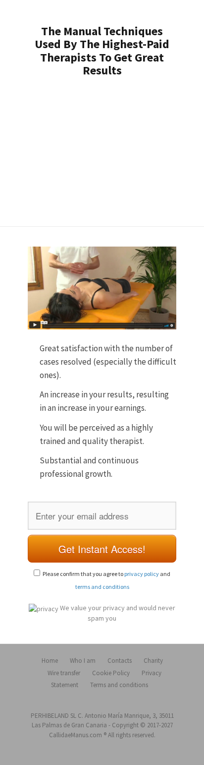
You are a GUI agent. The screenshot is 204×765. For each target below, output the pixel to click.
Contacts (119, 660)
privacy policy (141, 573)
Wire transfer (64, 673)
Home (50, 660)
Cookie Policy (111, 673)
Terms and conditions (119, 685)
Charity (153, 660)
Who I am (83, 660)
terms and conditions (102, 586)
